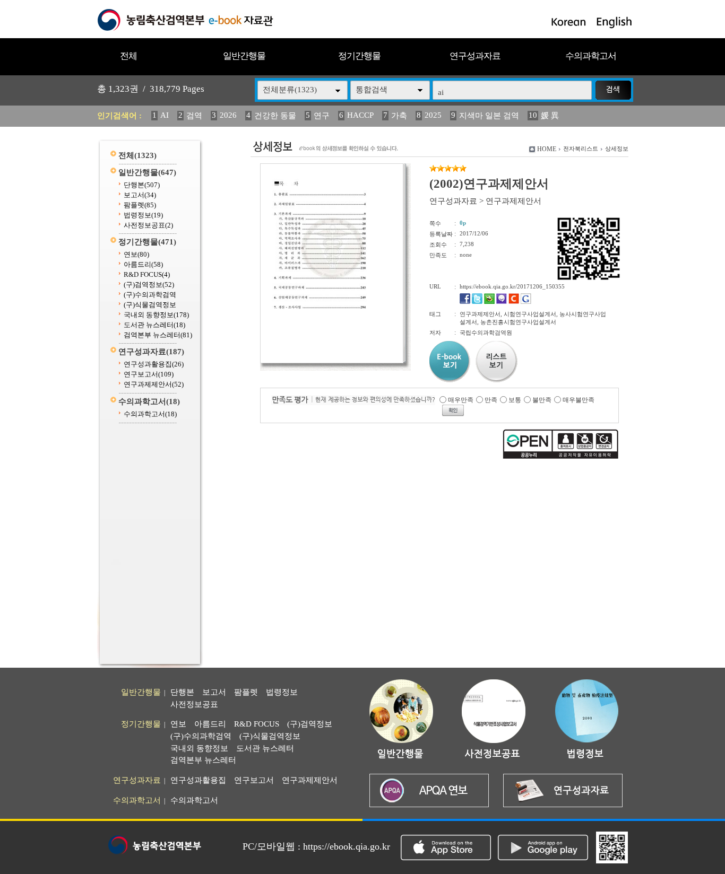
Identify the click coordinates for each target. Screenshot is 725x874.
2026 (228, 115)
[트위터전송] (477, 302)
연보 (136, 254)
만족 (491, 400)
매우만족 (460, 400)
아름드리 (143, 264)
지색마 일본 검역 (489, 115)
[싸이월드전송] (513, 302)
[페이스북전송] (465, 302)
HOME (546, 149)
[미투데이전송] (501, 302)
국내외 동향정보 (156, 315)
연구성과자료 (475, 56)
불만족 (541, 400)
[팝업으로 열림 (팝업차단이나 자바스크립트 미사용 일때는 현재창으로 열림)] (331, 361)
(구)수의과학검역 (150, 295)
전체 (128, 56)
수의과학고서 (590, 56)
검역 (194, 115)
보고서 (140, 195)
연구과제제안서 (154, 384)
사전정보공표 (148, 225)
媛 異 (550, 115)
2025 (433, 115)
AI (164, 115)
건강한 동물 (275, 115)
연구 (322, 115)
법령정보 (143, 215)
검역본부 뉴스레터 (158, 335)
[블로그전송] (489, 302)
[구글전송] (526, 302)
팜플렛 (140, 205)
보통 (514, 400)
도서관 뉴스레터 (154, 325)
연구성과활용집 (154, 364)
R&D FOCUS (147, 274)
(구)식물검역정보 (150, 305)
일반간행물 (244, 56)
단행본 (142, 185)
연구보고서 (149, 374)
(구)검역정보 (149, 285)
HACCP (360, 115)
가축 (399, 115)
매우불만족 (578, 400)
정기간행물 (359, 56)
